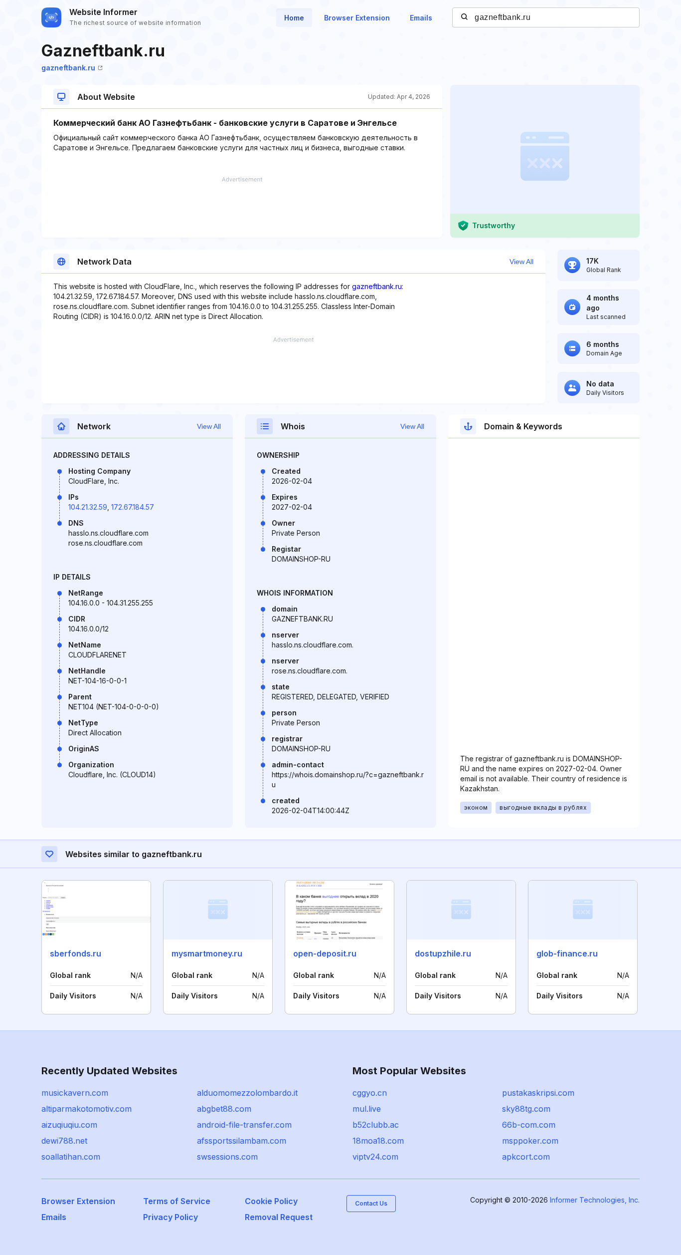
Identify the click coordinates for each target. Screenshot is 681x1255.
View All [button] (521, 262)
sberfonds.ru (75, 953)
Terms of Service (176, 1201)
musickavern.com (74, 1093)
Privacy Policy (170, 1217)
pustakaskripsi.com (538, 1093)
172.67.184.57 (132, 507)
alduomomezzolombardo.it (247, 1093)
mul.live (366, 1109)
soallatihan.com (70, 1157)
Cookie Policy (271, 1201)
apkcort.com (526, 1157)
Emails (421, 17)
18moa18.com (378, 1141)
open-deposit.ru (324, 953)
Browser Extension (357, 17)
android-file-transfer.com (244, 1125)
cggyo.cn (369, 1093)
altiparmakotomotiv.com (86, 1109)
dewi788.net (64, 1141)
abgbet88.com (224, 1109)
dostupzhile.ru (443, 953)
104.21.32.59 (87, 507)
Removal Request (279, 1217)
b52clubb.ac (375, 1125)
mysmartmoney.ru (206, 953)
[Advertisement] (241, 207)
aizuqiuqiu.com (69, 1125)
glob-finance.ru (567, 953)
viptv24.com (375, 1157)
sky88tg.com (526, 1109)
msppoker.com (530, 1141)
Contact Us (371, 1203)
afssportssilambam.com (241, 1141)
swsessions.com (227, 1157)
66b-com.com (528, 1125)
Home (294, 17)
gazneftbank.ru (68, 67)
